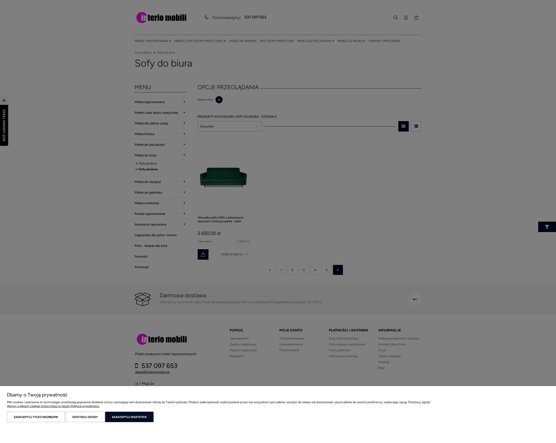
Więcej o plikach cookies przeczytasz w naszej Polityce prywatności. (53, 406)
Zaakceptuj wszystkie (129, 417)
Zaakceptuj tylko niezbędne (36, 417)
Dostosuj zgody (85, 417)
